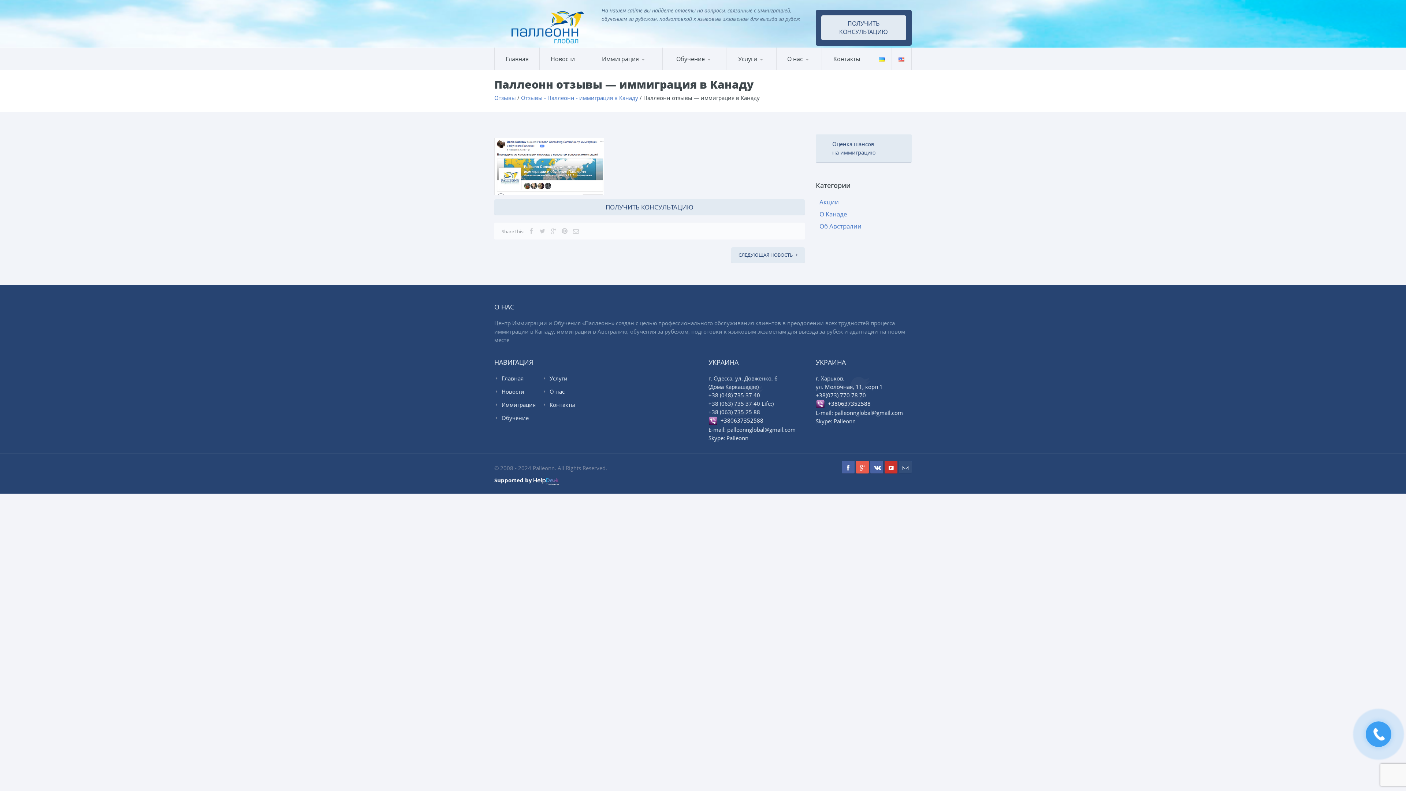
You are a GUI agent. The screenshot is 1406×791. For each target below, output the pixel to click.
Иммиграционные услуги (758, 69)
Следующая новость (766, 255)
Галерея (812, 68)
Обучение (515, 418)
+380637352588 (740, 420)
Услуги (747, 59)
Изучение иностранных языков (697, 69)
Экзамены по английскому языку (723, 67)
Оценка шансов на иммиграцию (853, 148)
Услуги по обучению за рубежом (761, 68)
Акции (829, 202)
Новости (563, 59)
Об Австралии (840, 226)
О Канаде (833, 214)
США (623, 68)
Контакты (846, 59)
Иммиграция (620, 59)
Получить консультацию (863, 27)
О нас (795, 59)
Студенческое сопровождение (761, 67)
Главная (517, 59)
